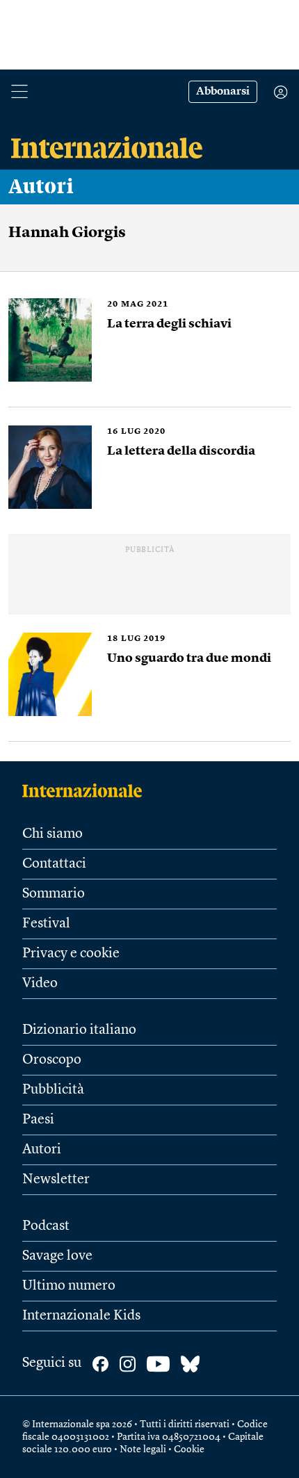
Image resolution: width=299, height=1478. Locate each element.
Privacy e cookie (71, 954)
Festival (46, 924)
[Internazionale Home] (86, 790)
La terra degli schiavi (169, 324)
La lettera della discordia (181, 451)
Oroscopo (51, 1060)
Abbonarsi (223, 91)
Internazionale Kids (81, 1316)
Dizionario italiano (79, 1030)
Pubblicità (53, 1090)
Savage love (57, 1256)
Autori (41, 187)
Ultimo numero (68, 1286)
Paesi (38, 1120)
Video (40, 984)
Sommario (53, 894)
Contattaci (54, 864)
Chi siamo (52, 834)
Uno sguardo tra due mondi (189, 658)
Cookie (189, 1449)
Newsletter (56, 1180)
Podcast (46, 1226)
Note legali (143, 1449)
